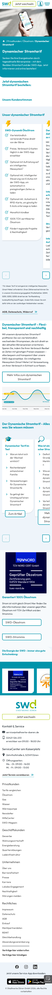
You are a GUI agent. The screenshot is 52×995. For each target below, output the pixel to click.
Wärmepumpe (9, 808)
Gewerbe (7, 836)
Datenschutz (8, 914)
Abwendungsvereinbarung (15, 941)
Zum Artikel (15, 513)
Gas (4, 799)
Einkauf (6, 923)
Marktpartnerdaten (12, 927)
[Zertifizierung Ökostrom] (18, 681)
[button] (46, 275)
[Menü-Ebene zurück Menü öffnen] (47, 4)
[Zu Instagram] (26, 966)
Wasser (6, 804)
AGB (4, 918)
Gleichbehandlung (11, 937)
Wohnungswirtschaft (13, 840)
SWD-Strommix (15, 637)
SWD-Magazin (9, 822)
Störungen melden (11, 895)
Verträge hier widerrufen (15, 950)
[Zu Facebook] (17, 966)
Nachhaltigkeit (9, 891)
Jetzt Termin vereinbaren (15, 774)
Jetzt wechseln (24, 4)
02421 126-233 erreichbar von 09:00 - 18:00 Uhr (23, 739)
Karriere (6, 882)
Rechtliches (9, 903)
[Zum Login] (40, 4)
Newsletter (7, 813)
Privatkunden (14, 41)
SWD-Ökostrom (15, 622)
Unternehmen (11, 862)
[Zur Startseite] (6, 4)
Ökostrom (28, 41)
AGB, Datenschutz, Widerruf (17, 311)
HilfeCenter (8, 818)
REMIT (5, 932)
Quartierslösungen (12, 850)
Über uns (6, 868)
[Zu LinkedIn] (35, 966)
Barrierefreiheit (10, 872)
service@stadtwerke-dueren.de (22, 732)
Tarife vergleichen (11, 790)
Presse (5, 877)
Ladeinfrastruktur (11, 854)
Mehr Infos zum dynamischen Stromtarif (24, 377)
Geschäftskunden (13, 830)
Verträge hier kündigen (14, 954)
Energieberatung (10, 845)
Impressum (7, 909)
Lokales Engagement (13, 886)
